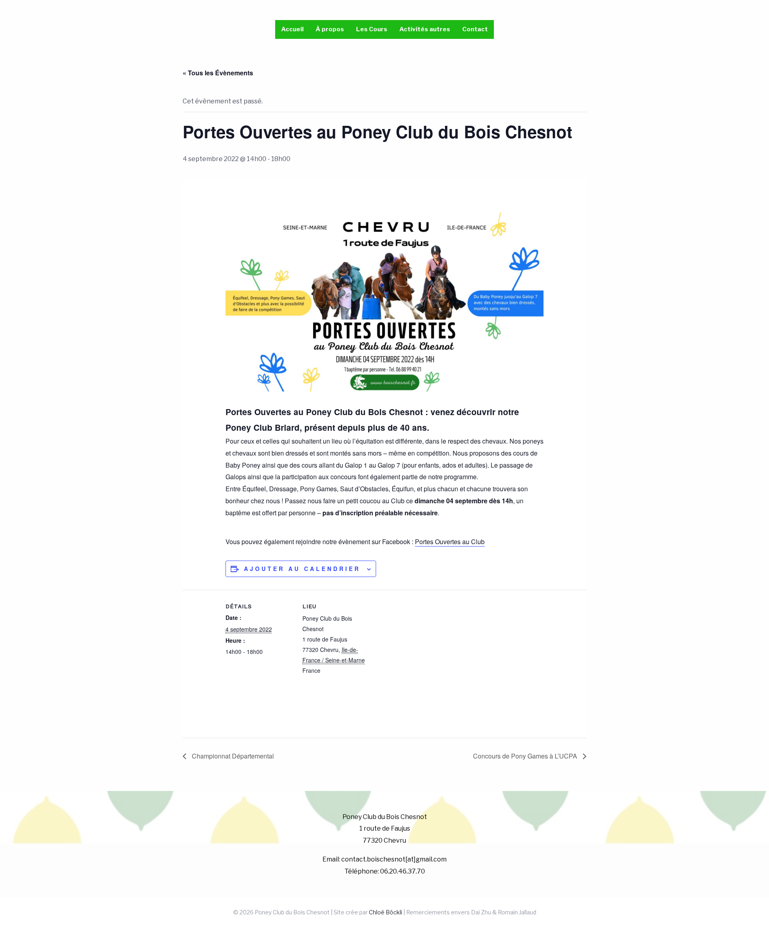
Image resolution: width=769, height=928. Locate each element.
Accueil (292, 29)
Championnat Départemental (232, 756)
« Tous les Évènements (218, 72)
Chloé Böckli (385, 912)
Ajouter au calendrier (302, 569)
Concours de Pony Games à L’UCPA (526, 756)
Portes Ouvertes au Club (450, 541)
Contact (475, 29)
